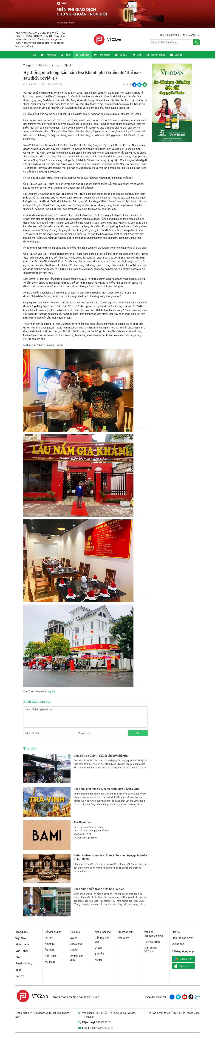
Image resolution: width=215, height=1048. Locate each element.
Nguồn (51, 691)
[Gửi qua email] (144, 84)
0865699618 (103, 1022)
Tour (68, 54)
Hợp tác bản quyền (182, 937)
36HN (156, 941)
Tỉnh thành (104, 54)
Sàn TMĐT (21, 950)
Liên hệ (176, 931)
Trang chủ (50, 54)
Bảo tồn (99, 953)
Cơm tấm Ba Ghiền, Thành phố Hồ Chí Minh (101, 755)
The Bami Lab (82, 822)
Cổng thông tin (53, 931)
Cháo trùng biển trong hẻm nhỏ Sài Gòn (99, 888)
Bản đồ (178, 54)
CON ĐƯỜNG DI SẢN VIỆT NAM (48, 33)
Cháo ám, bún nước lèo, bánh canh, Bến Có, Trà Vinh (107, 788)
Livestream (123, 937)
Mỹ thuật (50, 961)
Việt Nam (84, 54)
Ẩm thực (56, 65)
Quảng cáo (178, 943)
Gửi (138, 733)
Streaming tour (125, 931)
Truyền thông (157, 54)
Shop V (123, 54)
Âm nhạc (49, 949)
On (52, 39)
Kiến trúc (75, 931)
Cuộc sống (76, 943)
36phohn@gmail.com (101, 1028)
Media (98, 959)
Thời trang (51, 955)
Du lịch (48, 937)
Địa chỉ (68, 65)
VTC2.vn (149, 951)
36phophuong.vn (153, 935)
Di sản (98, 947)
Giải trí (73, 937)
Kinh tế (74, 949)
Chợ (138, 54)
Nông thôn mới (103, 931)
